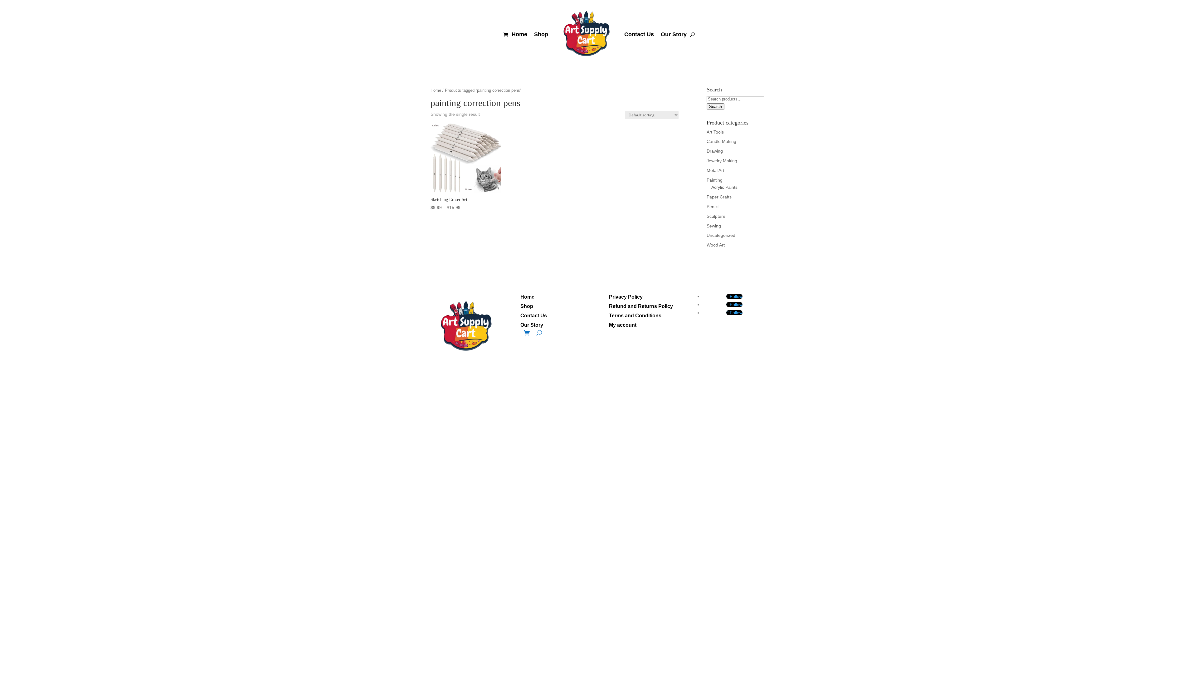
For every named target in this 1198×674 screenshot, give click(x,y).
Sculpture (716, 216)
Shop (541, 34)
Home (519, 34)
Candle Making (721, 141)
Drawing (715, 151)
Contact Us (639, 34)
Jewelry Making (722, 160)
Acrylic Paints (724, 187)
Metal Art (715, 170)
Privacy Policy (626, 297)
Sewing (714, 225)
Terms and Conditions (635, 316)
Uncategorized (721, 235)
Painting (715, 180)
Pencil (712, 206)
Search (715, 106)
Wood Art (716, 244)
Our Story (674, 34)
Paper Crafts (719, 196)
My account (622, 325)
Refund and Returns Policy (641, 306)
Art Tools (715, 131)
